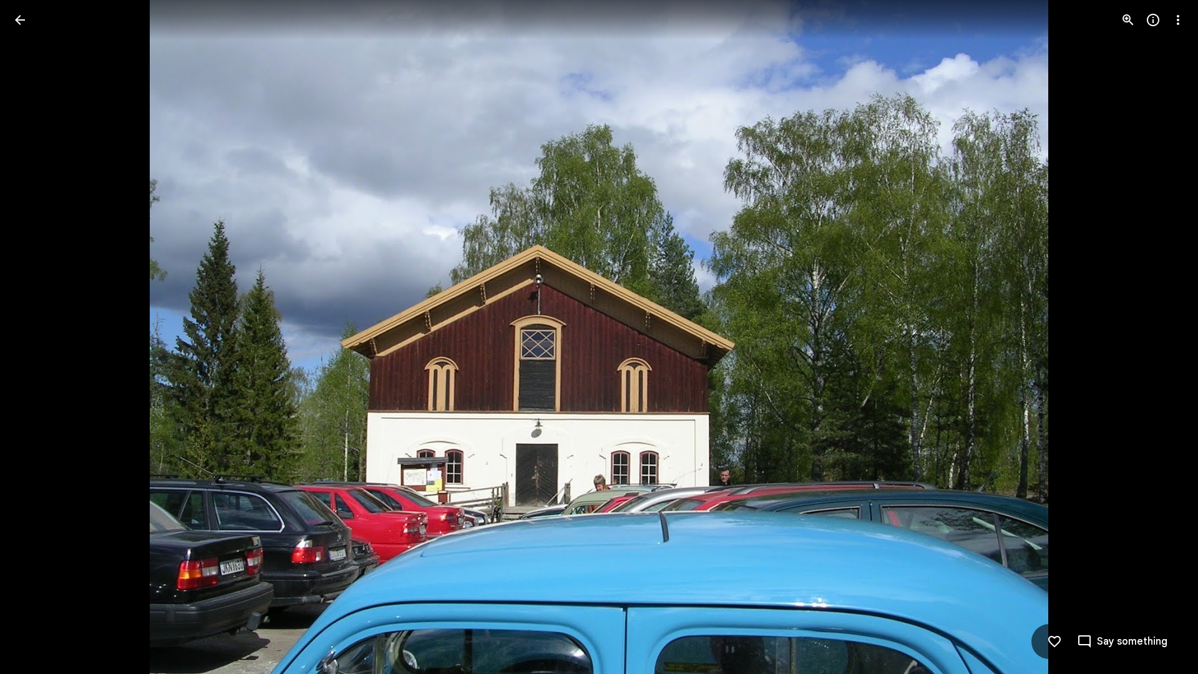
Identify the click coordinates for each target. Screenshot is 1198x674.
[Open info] (1153, 19)
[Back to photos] (20, 20)
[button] (34, 337)
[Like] (1054, 641)
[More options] (1178, 19)
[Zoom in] (1128, 19)
